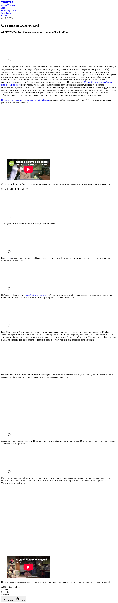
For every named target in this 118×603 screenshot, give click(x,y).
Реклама (5, 15)
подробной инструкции (35, 295)
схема (8, 258)
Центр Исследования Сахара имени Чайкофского (25, 100)
